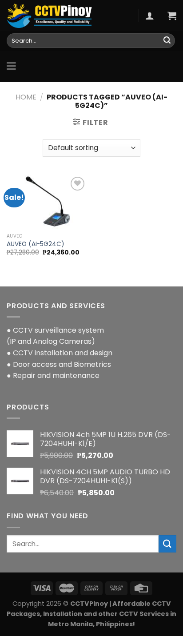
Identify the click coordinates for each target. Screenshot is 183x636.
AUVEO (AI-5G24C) (35, 244)
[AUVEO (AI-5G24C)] (47, 202)
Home (26, 97)
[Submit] (167, 40)
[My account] (149, 15)
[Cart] (171, 15)
